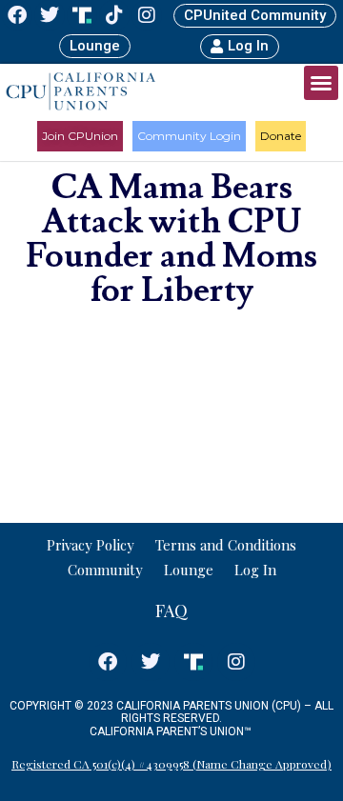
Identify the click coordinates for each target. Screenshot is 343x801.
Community (105, 569)
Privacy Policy (90, 544)
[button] (321, 83)
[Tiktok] (114, 15)
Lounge (188, 569)
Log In (255, 569)
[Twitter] (49, 15)
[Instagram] (146, 15)
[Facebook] (17, 15)
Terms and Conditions (225, 544)
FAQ (171, 610)
